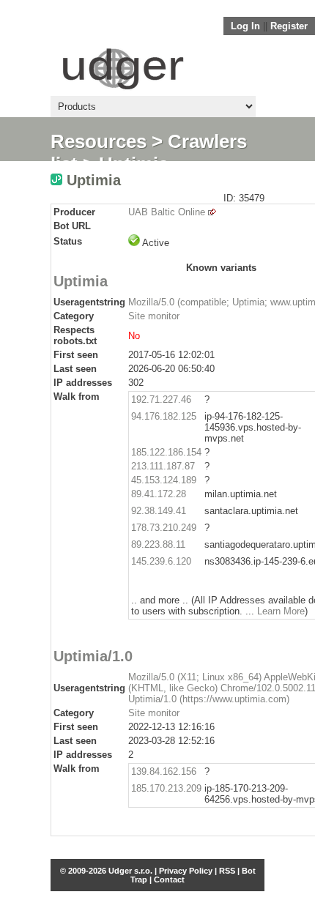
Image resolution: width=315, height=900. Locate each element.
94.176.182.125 (163, 416)
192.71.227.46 (161, 399)
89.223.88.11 (158, 544)
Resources (99, 141)
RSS (227, 870)
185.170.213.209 (166, 788)
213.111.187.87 (163, 466)
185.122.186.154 (166, 452)
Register (289, 26)
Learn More (281, 611)
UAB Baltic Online (166, 212)
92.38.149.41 (158, 510)
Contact (169, 879)
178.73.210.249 (163, 527)
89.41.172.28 (158, 493)
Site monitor (153, 315)
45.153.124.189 (163, 480)
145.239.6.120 (161, 561)
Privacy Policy (185, 870)
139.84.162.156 (163, 771)
